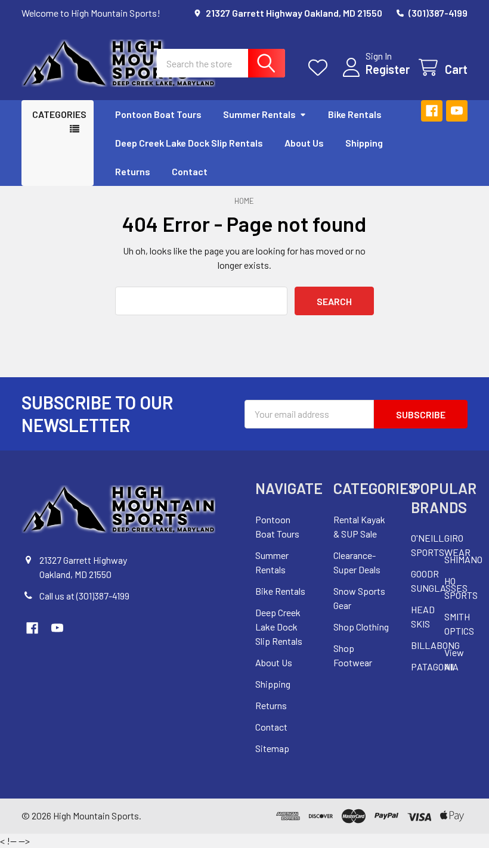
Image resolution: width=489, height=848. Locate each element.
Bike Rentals (355, 114)
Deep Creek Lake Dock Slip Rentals (189, 142)
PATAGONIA (435, 666)
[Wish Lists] (321, 67)
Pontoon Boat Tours (158, 114)
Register (388, 69)
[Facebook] (431, 111)
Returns (132, 171)
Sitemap (272, 748)
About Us (304, 142)
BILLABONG (435, 645)
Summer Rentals (259, 114)
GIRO (453, 537)
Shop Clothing (361, 626)
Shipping (364, 142)
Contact (190, 171)
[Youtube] (457, 111)
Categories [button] (59, 114)
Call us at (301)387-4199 (84, 595)
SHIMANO (463, 559)
